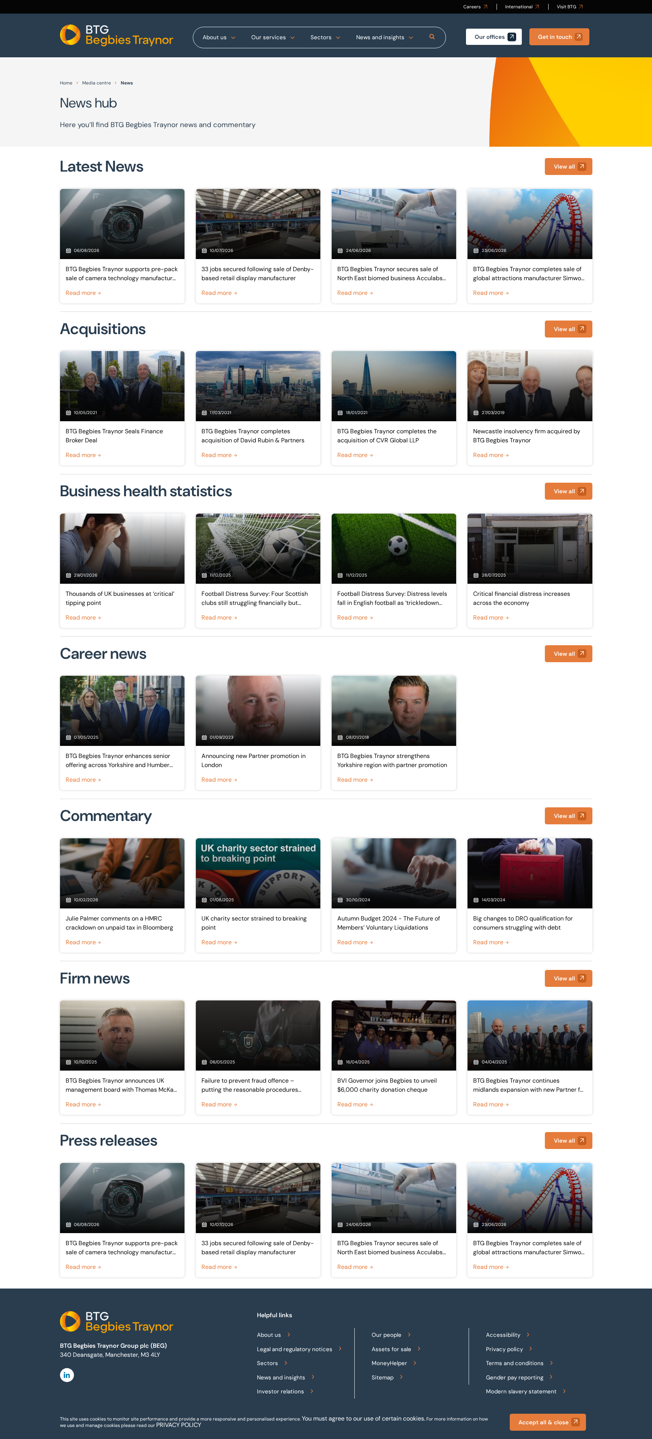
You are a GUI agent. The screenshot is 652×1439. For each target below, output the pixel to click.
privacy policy (178, 1425)
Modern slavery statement (521, 1391)
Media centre (96, 83)
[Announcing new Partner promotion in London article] (258, 733)
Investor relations (280, 1391)
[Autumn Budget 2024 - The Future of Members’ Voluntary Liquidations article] (394, 895)
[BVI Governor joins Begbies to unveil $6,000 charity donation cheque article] (394, 1057)
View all (564, 166)
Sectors (321, 37)
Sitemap (383, 1377)
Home (66, 83)
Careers (472, 7)
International (519, 7)
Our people (386, 1335)
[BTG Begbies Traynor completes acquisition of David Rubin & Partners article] (258, 408)
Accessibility (503, 1335)
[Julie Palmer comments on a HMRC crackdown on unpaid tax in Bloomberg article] (122, 895)
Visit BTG (566, 7)
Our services (268, 37)
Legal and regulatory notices (294, 1349)
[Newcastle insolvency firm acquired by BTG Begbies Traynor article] (529, 408)
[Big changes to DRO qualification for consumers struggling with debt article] (529, 895)
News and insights (380, 37)
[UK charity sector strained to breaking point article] (258, 895)
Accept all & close (543, 1422)
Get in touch (555, 37)
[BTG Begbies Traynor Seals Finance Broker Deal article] (122, 408)
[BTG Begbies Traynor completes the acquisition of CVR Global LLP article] (394, 408)
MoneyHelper (389, 1363)
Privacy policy (504, 1349)
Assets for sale (391, 1349)
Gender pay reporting (514, 1377)
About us (215, 37)
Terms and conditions (515, 1363)
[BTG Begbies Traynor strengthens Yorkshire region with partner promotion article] (394, 733)
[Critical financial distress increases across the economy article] (529, 571)
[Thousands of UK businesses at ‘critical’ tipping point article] (122, 571)
